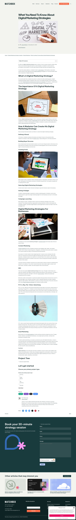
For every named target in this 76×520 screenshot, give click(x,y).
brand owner (35, 120)
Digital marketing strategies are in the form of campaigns (34, 81)
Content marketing (22, 248)
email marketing (30, 334)
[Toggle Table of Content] (55, 61)
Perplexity (26, 393)
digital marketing (37, 71)
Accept (61, 515)
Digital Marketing (21, 47)
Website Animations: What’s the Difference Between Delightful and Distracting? (14, 492)
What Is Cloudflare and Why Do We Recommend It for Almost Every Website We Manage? (60, 492)
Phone (41, 436)
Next (70, 413)
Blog (66, 505)
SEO (49, 403)
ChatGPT (20, 393)
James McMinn (24, 44)
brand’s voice (36, 138)
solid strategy (41, 70)
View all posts (67, 476)
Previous (6, 413)
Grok (31, 393)
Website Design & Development (53, 504)
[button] (73, 507)
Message (42, 441)
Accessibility (68, 504)
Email (41, 431)
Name (41, 426)
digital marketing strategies (28, 282)
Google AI (35, 393)
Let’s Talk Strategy (64, 3)
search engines (41, 273)
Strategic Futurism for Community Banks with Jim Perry (36, 492)
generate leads (42, 241)
